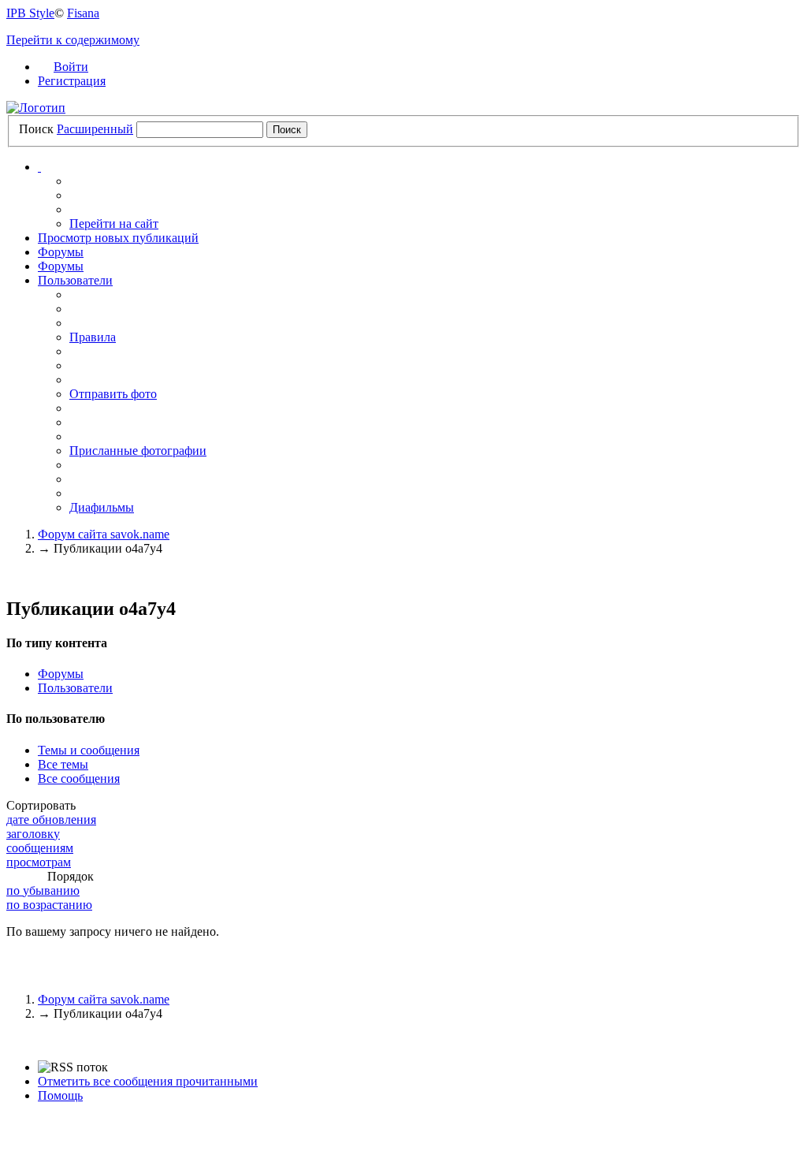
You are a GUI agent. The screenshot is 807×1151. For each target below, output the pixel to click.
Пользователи (75, 280)
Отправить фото (113, 393)
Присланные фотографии (137, 450)
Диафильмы (101, 507)
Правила (92, 337)
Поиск (36, 129)
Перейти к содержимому (72, 40)
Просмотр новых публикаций (118, 237)
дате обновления (51, 819)
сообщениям (39, 848)
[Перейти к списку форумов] (35, 107)
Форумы (61, 252)
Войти (71, 66)
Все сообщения (79, 778)
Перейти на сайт (113, 223)
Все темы (63, 764)
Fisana (83, 13)
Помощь (60, 1095)
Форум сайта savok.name (103, 999)
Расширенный (95, 129)
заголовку (33, 833)
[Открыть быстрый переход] (39, 166)
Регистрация (72, 81)
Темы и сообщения (88, 750)
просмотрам (38, 862)
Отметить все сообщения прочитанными (148, 1081)
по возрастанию (49, 904)
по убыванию (43, 890)
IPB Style (30, 13)
